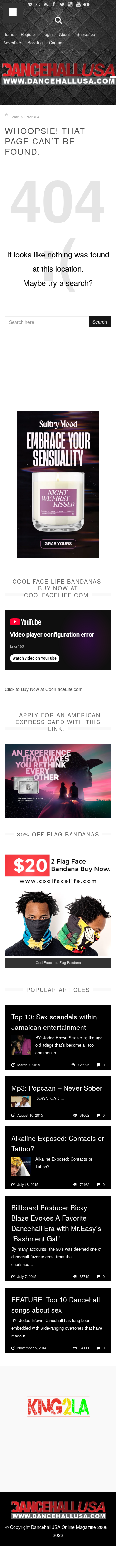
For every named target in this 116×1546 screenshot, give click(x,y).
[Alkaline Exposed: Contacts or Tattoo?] (21, 1165)
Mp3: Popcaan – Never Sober (56, 1088)
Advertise (12, 43)
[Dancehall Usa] (58, 73)
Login (48, 34)
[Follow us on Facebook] (54, 4)
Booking (35, 43)
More (66, 1052)
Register (28, 34)
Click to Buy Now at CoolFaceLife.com (43, 689)
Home (8, 34)
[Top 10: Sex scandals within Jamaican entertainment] (21, 1044)
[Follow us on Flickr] (86, 4)
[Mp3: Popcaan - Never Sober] (21, 1100)
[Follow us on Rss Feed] (46, 4)
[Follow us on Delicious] (70, 4)
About (64, 34)
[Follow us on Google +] (38, 4)
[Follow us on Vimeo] (30, 4)
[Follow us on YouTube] (78, 4)
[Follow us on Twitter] (62, 4)
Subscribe (85, 34)
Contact (56, 43)
